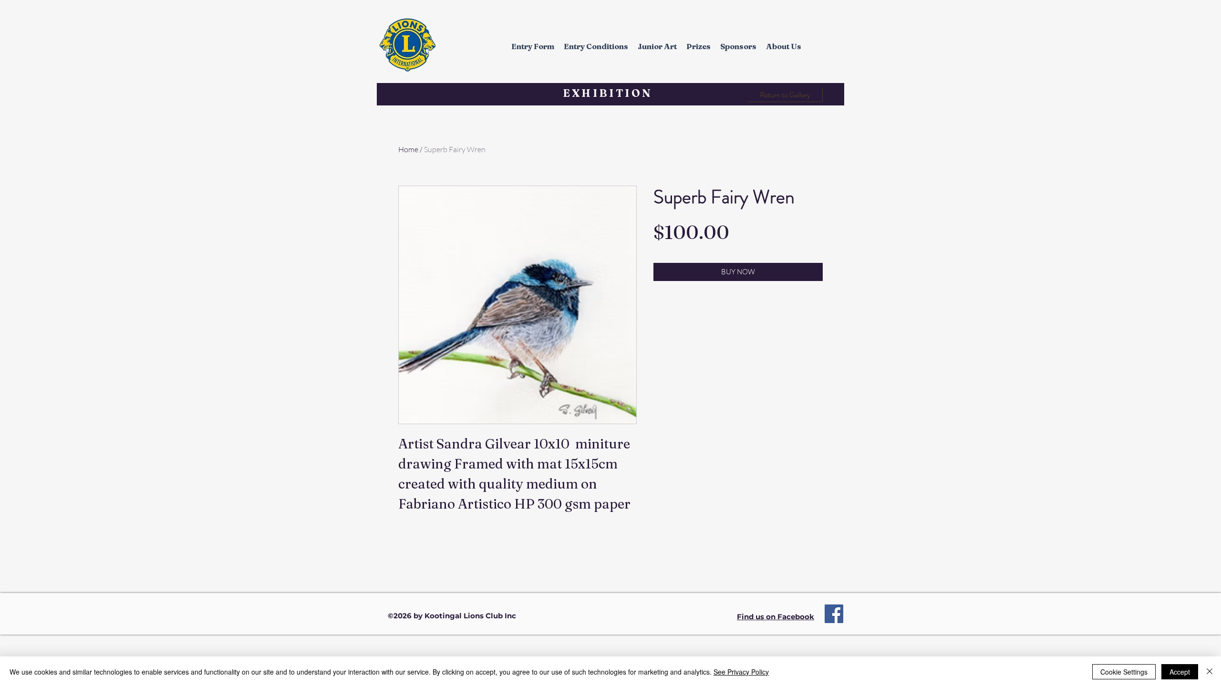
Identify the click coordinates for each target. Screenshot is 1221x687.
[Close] (1209, 671)
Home (408, 149)
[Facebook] (834, 613)
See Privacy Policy (741, 672)
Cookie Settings (1124, 672)
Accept (1179, 672)
